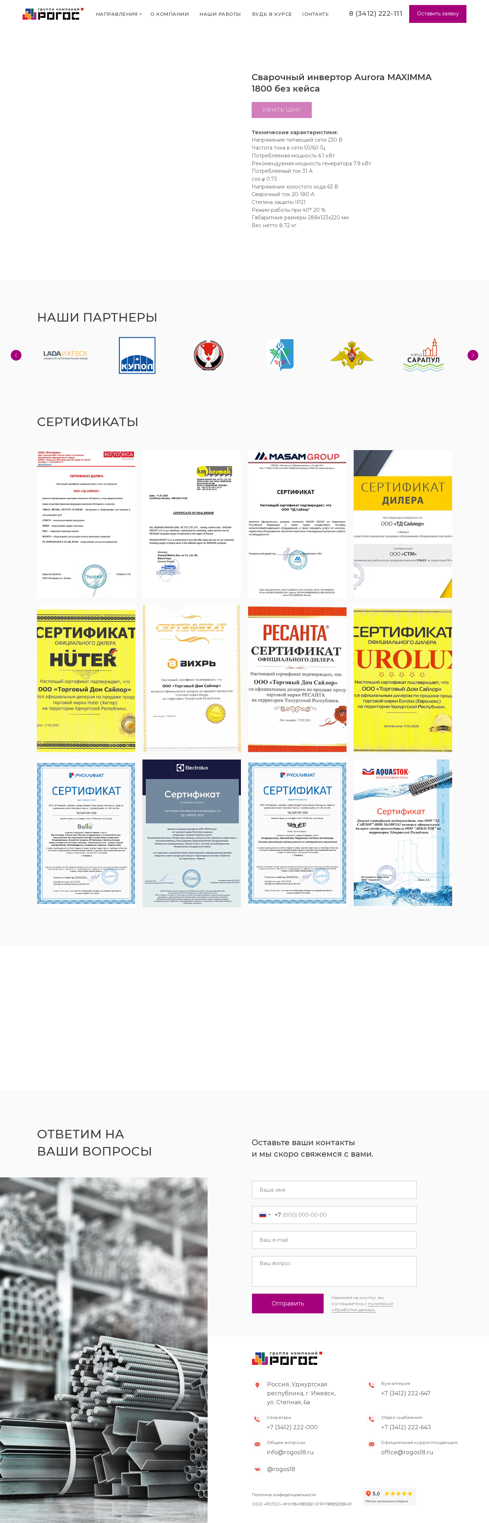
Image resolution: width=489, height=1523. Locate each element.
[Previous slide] (16, 355)
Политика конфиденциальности (284, 1494)
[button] (437, 14)
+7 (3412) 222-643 (406, 1427)
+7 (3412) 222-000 (292, 1427)
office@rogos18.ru (407, 1452)
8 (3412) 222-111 (375, 14)
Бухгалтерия (395, 1383)
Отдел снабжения (401, 1417)
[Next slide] (473, 355)
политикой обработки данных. (362, 1306)
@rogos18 (281, 1469)
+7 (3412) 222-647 (406, 1393)
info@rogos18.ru (290, 1452)
